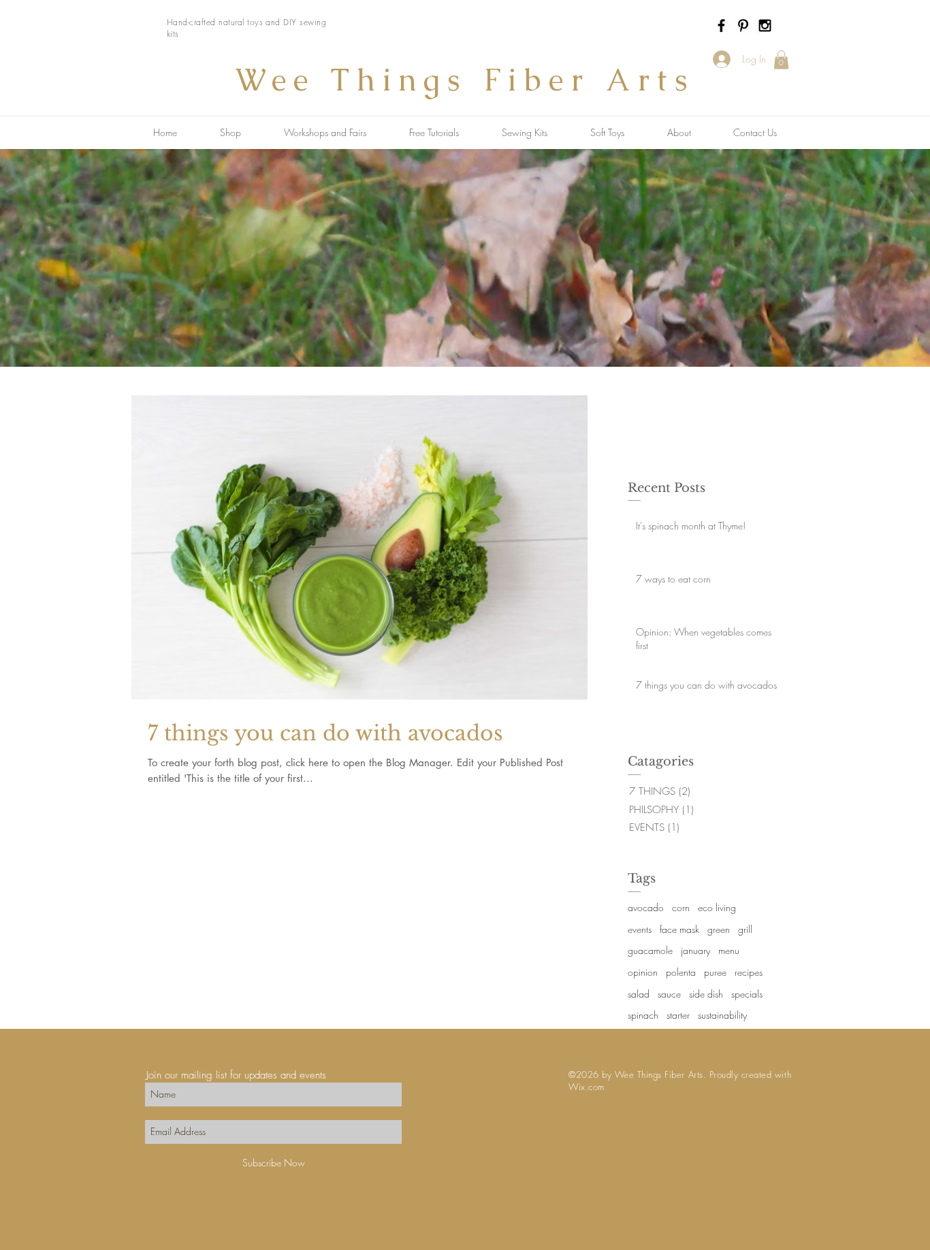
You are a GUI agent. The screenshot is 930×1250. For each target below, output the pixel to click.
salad (639, 993)
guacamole (650, 950)
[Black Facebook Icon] (721, 25)
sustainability (722, 1014)
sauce (669, 993)
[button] (781, 59)
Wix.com (586, 1087)
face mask (679, 929)
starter (678, 1014)
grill (745, 929)
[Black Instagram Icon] (764, 25)
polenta (681, 972)
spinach (643, 1014)
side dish (706, 993)
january (695, 950)
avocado (646, 907)
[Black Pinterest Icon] (743, 25)
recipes (749, 972)
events (640, 929)
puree (715, 972)
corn (681, 907)
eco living (717, 907)
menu (728, 950)
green (718, 929)
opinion (643, 972)
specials (747, 993)
